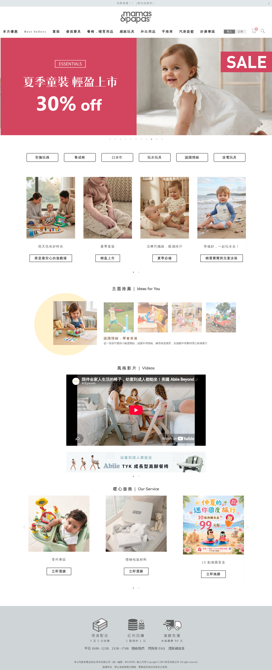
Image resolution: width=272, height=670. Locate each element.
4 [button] (126, 139)
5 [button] (131, 139)
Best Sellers (35, 31)
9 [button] (152, 139)
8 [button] (146, 139)
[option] (50, 222)
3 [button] (120, 139)
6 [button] (136, 139)
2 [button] (115, 139)
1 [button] (110, 139)
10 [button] (157, 139)
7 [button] (141, 139)
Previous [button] (106, 317)
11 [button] (162, 139)
